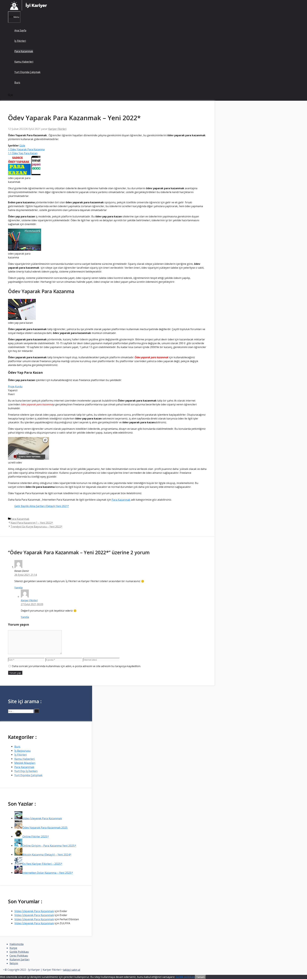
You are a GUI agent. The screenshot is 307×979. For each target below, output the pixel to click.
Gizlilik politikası (185, 977)
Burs (17, 82)
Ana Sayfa (20, 30)
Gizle (22, 145)
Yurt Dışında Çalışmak (27, 72)
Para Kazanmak (23, 51)
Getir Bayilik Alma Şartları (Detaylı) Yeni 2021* (41, 506)
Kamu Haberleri (23, 61)
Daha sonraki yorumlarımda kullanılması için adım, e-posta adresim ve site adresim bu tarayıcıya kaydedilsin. (76, 666)
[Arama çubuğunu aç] (10, 95)
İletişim (14, 963)
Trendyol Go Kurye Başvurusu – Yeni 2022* (36, 526)
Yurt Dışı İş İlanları (26, 771)
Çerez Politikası (19, 955)
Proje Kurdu (15, 386)
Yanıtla (18, 587)
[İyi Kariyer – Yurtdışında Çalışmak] (28, 9)
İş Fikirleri (20, 41)
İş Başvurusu (22, 750)
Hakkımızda (17, 944)
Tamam (200, 977)
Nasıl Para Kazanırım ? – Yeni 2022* (32, 522)
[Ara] (36, 711)
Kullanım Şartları (19, 959)
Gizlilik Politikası (19, 952)
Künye (13, 948)
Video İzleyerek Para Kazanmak (34, 911)
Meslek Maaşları (24, 763)
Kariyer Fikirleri (29, 600)
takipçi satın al (71, 969)
